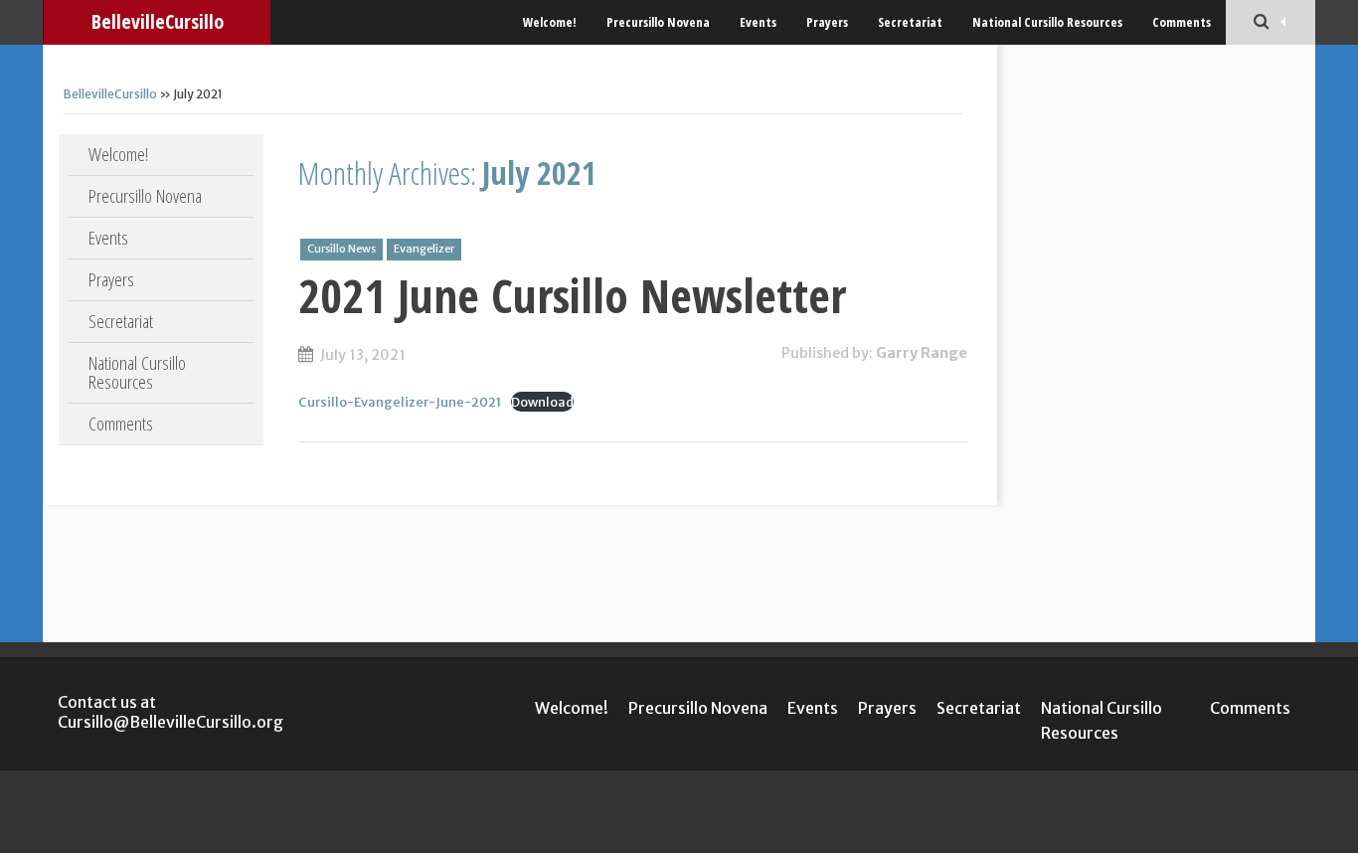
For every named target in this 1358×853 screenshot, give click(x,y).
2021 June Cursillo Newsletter (572, 295)
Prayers (827, 22)
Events (758, 22)
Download (542, 402)
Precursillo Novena (658, 22)
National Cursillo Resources (1047, 22)
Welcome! (550, 22)
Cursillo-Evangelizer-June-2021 (399, 402)
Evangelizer (424, 249)
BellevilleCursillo (157, 21)
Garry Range (921, 353)
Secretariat (910, 22)
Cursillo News (341, 249)
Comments (1181, 22)
